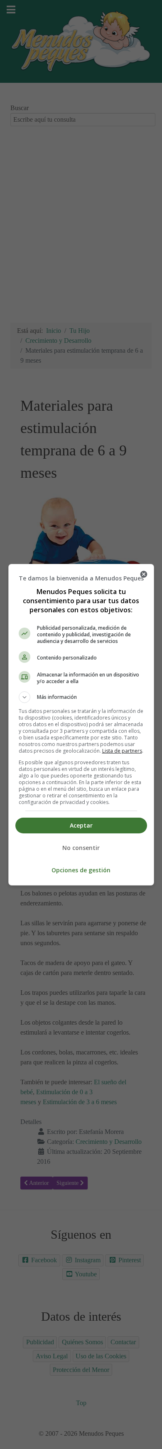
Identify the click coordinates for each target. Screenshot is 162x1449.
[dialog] (81, 725)
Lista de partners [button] (122, 750)
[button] (81, 697)
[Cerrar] (143, 574)
